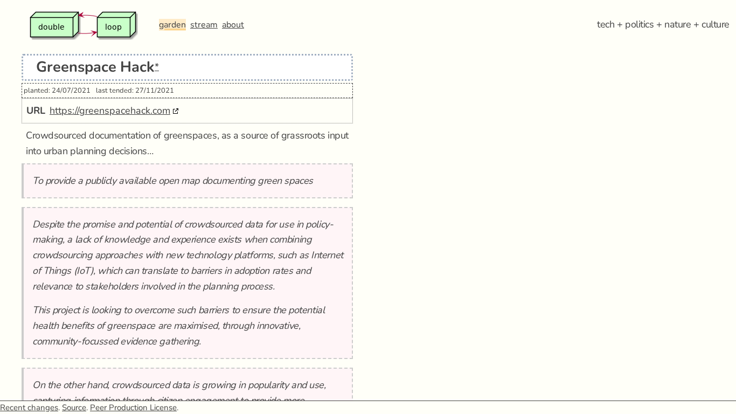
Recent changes (29, 407)
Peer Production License (133, 407)
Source (74, 407)
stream (204, 25)
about (233, 25)
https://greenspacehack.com (110, 110)
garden (172, 25)
